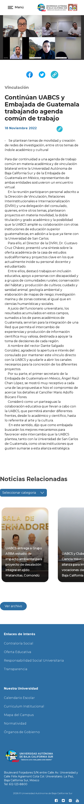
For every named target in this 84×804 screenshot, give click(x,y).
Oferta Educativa (17, 652)
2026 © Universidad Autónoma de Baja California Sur (42, 793)
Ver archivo (13, 606)
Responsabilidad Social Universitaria (34, 660)
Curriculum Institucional (24, 706)
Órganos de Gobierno (22, 732)
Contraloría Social (18, 643)
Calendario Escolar (19, 698)
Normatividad (15, 723)
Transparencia (15, 669)
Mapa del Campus (19, 715)
